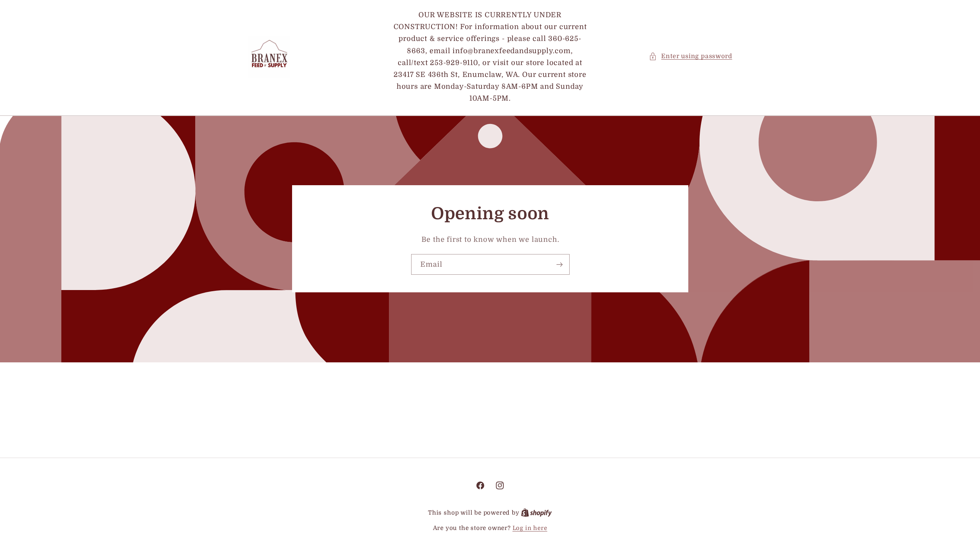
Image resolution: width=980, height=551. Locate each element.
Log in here (530, 528)
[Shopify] (536, 513)
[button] (690, 56)
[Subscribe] (559, 264)
